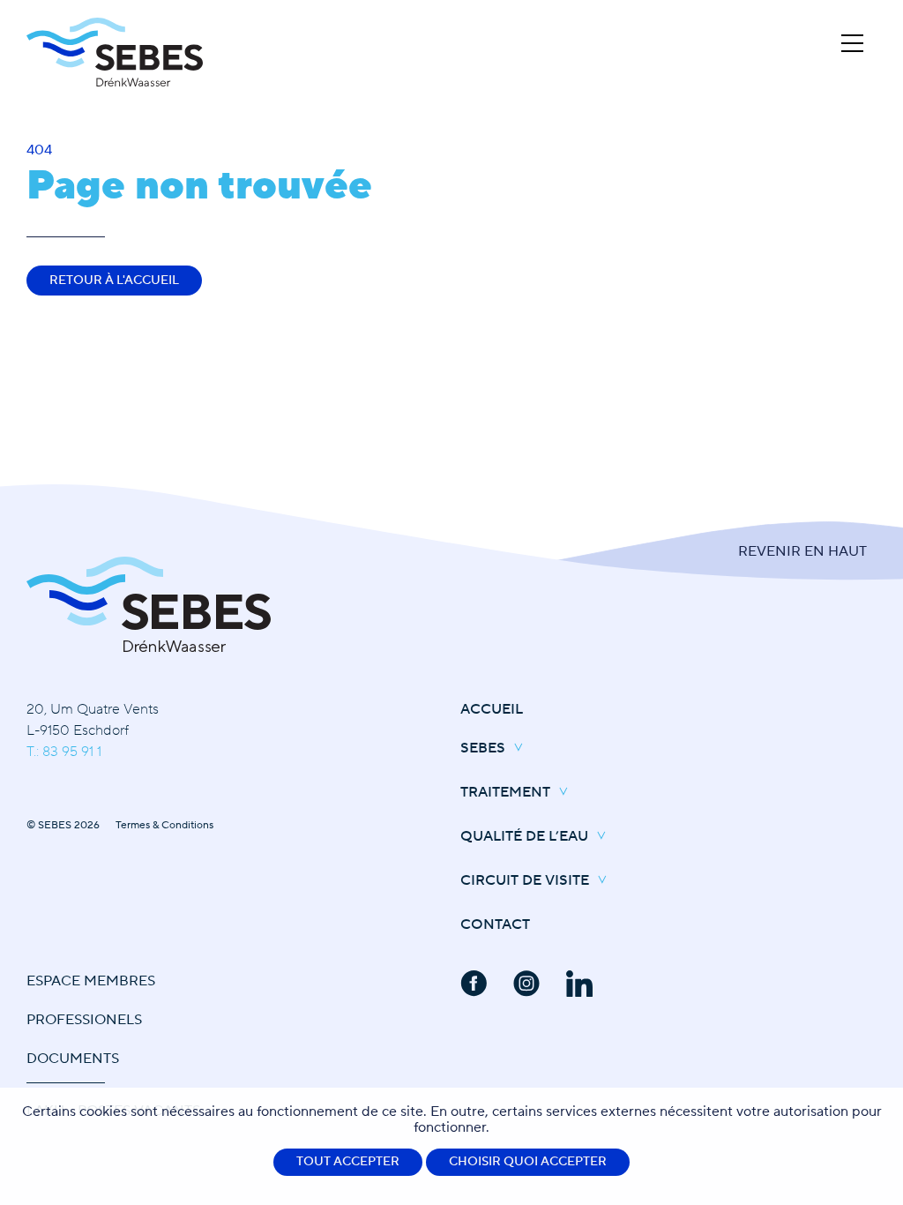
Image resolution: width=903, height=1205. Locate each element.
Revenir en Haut (802, 551)
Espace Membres (90, 981)
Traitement (505, 792)
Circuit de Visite (524, 880)
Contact (495, 924)
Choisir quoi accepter (528, 1162)
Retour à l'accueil (114, 280)
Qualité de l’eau (524, 836)
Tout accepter (347, 1162)
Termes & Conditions (164, 825)
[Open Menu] (852, 43)
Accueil (491, 709)
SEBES (482, 748)
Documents (72, 1058)
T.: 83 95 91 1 (63, 751)
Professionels (84, 1020)
